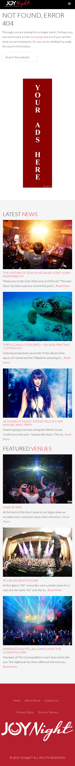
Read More (63, 285)
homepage (36, 36)
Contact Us (51, 700)
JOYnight (17, 4)
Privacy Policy (25, 712)
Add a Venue (32, 700)
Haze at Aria (12, 507)
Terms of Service (48, 712)
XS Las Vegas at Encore (20, 580)
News (17, 700)
